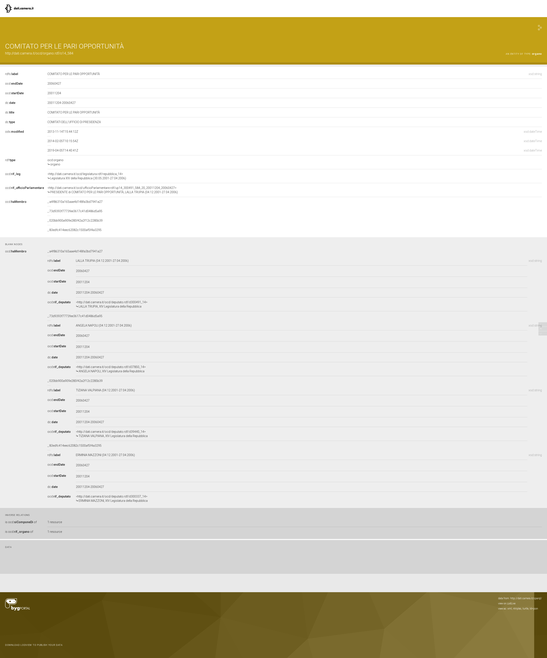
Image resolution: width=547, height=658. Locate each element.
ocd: (14, 83)
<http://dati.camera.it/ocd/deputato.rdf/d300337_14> (112, 498)
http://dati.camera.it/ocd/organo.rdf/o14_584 (39, 53)
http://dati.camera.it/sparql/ (526, 598)
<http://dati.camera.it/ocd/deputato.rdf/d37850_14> (111, 369)
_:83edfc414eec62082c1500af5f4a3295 (74, 230)
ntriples (517, 608)
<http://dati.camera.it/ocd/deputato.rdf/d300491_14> (111, 304)
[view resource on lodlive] (540, 28)
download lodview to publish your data (34, 645)
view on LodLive (506, 603)
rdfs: (11, 74)
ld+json (534, 608)
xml (509, 608)
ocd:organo (55, 162)
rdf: (10, 160)
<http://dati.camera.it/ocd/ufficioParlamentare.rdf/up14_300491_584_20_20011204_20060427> (112, 190)
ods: (14, 131)
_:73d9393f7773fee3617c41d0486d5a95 (74, 211)
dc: (10, 103)
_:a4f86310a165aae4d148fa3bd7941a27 (75, 201)
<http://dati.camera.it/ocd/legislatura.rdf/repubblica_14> (86, 176)
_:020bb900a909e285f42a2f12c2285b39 (75, 220)
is (21, 522)
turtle (525, 608)
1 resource (54, 522)
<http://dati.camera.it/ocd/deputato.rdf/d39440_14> (112, 434)
